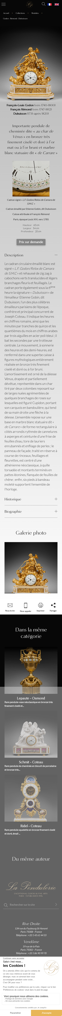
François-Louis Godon (20, 105)
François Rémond (21, 109)
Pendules (35, 13)
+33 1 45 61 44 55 (36, 935)
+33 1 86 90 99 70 (36, 953)
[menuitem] (49, 4)
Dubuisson (19, 113)
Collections (20, 13)
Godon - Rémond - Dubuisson (15, 18)
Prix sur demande (31, 242)
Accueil (6, 13)
